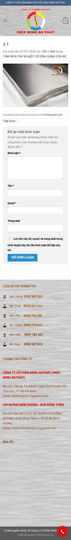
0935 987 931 (33, 296)
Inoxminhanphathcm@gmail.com (34, 428)
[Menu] (5, 20)
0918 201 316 (33, 306)
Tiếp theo (11, 121)
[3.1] (35, 85)
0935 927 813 (33, 344)
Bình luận (14, 153)
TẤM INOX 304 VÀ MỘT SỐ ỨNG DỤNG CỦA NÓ (34, 56)
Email (12, 203)
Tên (11, 186)
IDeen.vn (48, 535)
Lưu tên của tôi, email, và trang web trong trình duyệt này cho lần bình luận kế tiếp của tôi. (35, 244)
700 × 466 (48, 51)
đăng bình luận (54, 114)
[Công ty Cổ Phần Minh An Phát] (36, 20)
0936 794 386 (32, 315)
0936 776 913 (33, 325)
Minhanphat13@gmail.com (30, 396)
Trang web (14, 221)
